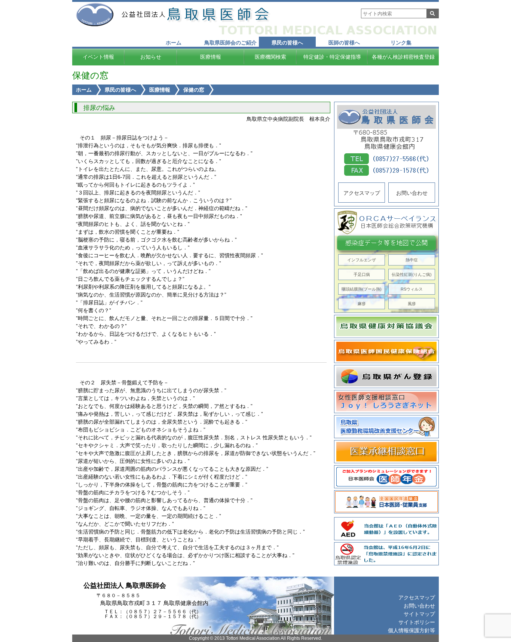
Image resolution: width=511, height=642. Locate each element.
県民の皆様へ (287, 43)
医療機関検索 (270, 57)
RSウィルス (412, 289)
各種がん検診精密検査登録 (403, 57)
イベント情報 (98, 57)
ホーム (173, 43)
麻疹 (362, 303)
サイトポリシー (416, 622)
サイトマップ (419, 614)
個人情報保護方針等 (411, 630)
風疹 (412, 303)
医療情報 (210, 57)
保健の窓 (193, 90)
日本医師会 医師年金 (386, 476)
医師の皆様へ (344, 43)
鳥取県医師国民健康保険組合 (386, 351)
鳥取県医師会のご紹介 (230, 43)
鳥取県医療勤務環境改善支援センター (386, 426)
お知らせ (150, 57)
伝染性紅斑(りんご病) (412, 274)
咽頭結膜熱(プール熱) (362, 289)
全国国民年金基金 (386, 501)
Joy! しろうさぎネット (386, 401)
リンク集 (401, 43)
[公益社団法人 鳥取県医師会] (194, 14)
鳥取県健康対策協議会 (386, 326)
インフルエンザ (361, 260)
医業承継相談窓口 (386, 451)
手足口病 (362, 274)
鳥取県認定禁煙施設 (386, 553)
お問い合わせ (412, 193)
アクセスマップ (361, 193)
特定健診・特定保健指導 (332, 57)
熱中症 (412, 260)
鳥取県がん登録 (386, 376)
